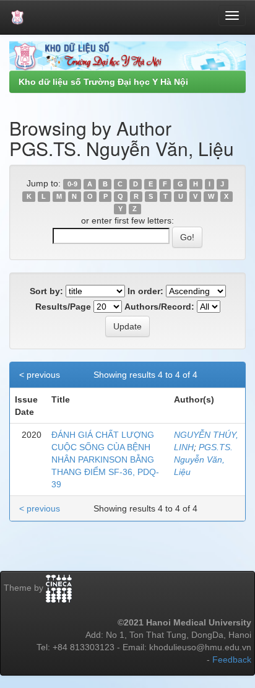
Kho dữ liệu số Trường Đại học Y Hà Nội (103, 82)
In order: (145, 291)
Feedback (231, 659)
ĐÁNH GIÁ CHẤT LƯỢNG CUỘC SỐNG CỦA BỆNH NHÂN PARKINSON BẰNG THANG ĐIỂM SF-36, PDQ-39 (105, 459)
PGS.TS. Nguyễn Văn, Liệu (203, 459)
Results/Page (63, 306)
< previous (39, 375)
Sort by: (46, 291)
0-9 (72, 184)
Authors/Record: (159, 306)
